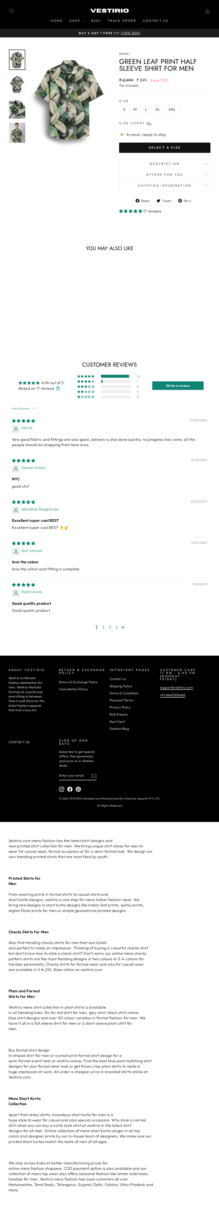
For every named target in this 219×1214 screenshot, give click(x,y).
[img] (23, 420)
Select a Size (165, 147)
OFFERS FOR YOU (164, 175)
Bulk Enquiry (119, 714)
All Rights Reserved (109, 805)
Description (165, 164)
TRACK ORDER (122, 21)
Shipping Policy (121, 686)
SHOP (75, 21)
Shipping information (164, 185)
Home (123, 54)
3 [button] (110, 627)
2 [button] (103, 627)
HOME (57, 21)
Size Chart (117, 722)
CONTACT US (155, 21)
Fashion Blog (119, 729)
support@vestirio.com (176, 687)
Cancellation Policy (73, 689)
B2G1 (96, 21)
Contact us (118, 679)
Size (124, 101)
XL (157, 109)
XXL (172, 109)
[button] (131, 211)
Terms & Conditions (124, 693)
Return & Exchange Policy (78, 682)
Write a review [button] (178, 386)
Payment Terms (121, 700)
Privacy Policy (120, 707)
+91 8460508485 (172, 695)
